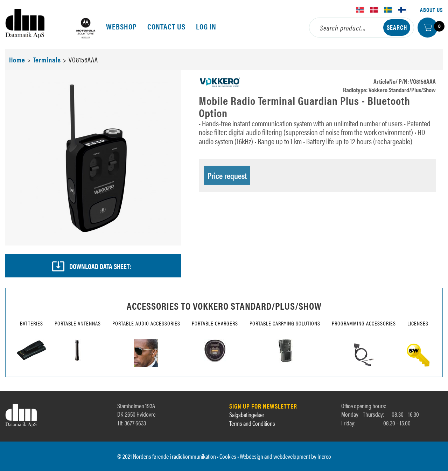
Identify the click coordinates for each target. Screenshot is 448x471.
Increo (324, 456)
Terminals (47, 59)
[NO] (360, 10)
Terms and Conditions (252, 423)
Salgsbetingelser (246, 414)
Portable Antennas (78, 323)
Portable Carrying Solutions (285, 323)
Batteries (31, 323)
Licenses (417, 323)
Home (17, 59)
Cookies (227, 456)
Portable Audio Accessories (146, 323)
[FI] (402, 10)
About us (431, 10)
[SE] (388, 10)
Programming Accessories (364, 323)
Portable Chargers (215, 323)
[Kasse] (428, 28)
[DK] (374, 10)
